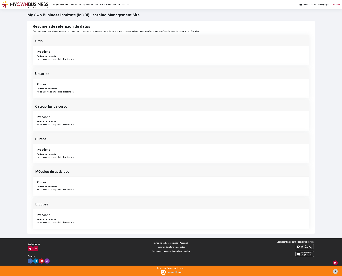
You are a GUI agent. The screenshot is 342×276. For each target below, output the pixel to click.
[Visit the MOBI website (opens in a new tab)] (30, 248)
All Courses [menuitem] (76, 4)
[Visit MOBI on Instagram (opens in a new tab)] (47, 261)
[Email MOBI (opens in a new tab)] (35, 248)
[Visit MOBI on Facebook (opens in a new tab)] (30, 261)
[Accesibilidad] (335, 262)
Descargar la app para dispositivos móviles (171, 251)
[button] (314, 4)
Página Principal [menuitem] (60, 4)
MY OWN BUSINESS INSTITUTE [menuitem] (109, 4)
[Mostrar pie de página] (335, 271)
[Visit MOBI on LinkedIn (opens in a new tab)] (35, 261)
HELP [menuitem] (129, 4)
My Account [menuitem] (88, 4)
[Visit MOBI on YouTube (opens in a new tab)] (41, 261)
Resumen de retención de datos (171, 247)
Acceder (336, 4)
